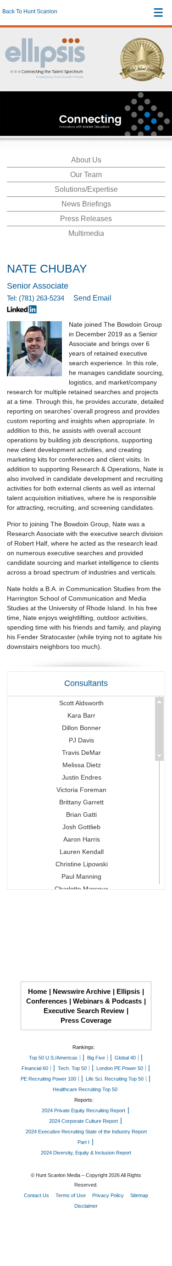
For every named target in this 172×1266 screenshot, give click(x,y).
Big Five (96, 1057)
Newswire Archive (82, 991)
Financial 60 (35, 1068)
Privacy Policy (108, 1195)
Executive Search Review (84, 1011)
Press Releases (86, 219)
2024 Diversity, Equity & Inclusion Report (86, 1152)
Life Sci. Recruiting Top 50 (115, 1079)
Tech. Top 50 (72, 1068)
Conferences (46, 1001)
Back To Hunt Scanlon (29, 11)
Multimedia (86, 233)
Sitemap (139, 1195)
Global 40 (125, 1057)
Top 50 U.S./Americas (53, 1057)
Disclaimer (86, 1206)
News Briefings (86, 204)
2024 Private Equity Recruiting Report (83, 1110)
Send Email (92, 298)
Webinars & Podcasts (107, 1001)
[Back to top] (156, 1225)
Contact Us (36, 1195)
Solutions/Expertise (86, 189)
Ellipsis (128, 991)
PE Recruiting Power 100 (48, 1079)
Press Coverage (86, 1020)
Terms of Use (70, 1195)
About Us (86, 160)
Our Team (86, 174)
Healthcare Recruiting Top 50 (85, 1089)
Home (37, 991)
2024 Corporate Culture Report (83, 1121)
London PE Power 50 (119, 1068)
